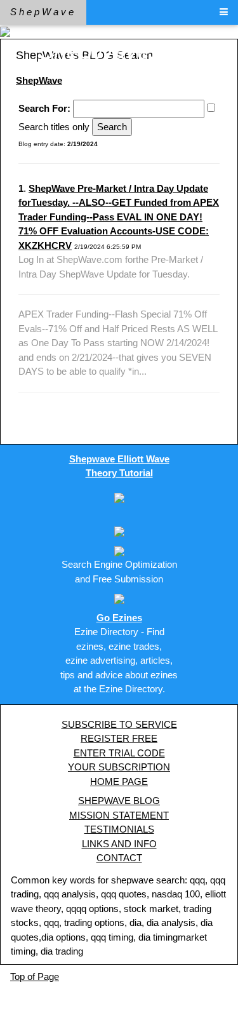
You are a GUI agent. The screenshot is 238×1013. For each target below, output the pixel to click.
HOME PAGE (119, 781)
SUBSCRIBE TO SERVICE (119, 724)
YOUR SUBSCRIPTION (119, 766)
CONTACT (119, 857)
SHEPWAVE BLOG (119, 800)
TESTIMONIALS (119, 829)
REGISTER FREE (119, 738)
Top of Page (34, 976)
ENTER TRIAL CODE (119, 753)
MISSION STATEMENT (119, 815)
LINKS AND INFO (119, 843)
